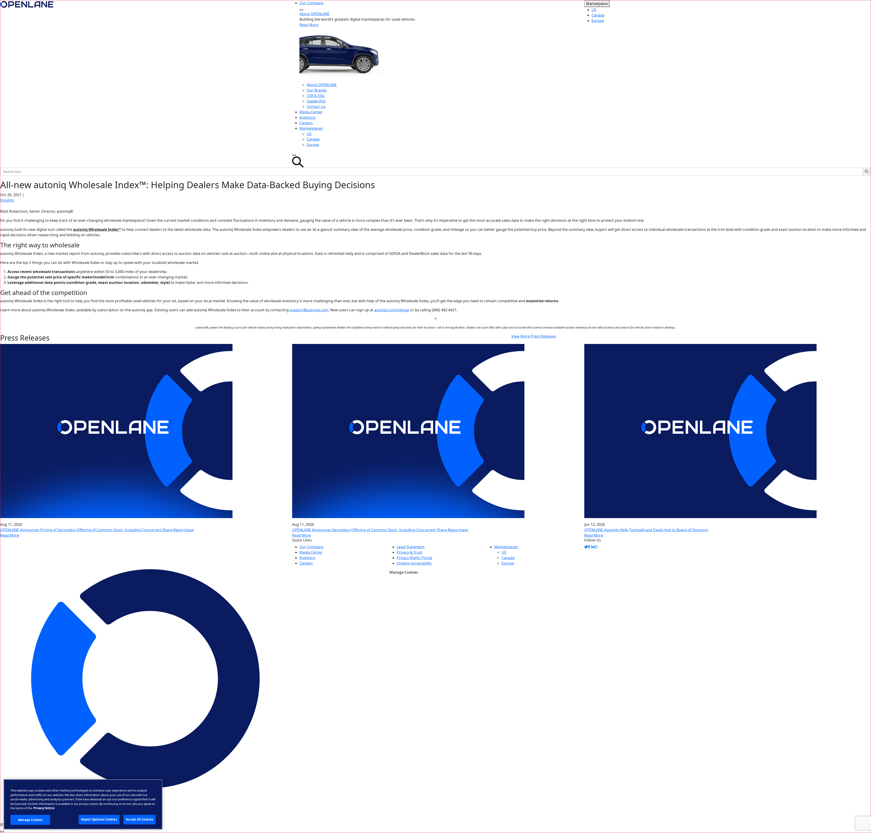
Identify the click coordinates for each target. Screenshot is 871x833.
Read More (308, 24)
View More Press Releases (533, 336)
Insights (7, 200)
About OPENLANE (314, 13)
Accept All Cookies (139, 819)
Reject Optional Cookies (99, 819)
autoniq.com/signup (391, 309)
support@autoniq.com (309, 309)
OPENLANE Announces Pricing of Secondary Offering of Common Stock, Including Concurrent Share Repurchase (97, 529)
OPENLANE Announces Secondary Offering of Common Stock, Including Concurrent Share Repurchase (380, 529)
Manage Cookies (403, 572)
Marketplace (597, 3)
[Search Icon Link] (435, 162)
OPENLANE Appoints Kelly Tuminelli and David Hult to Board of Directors (646, 529)
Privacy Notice (44, 808)
